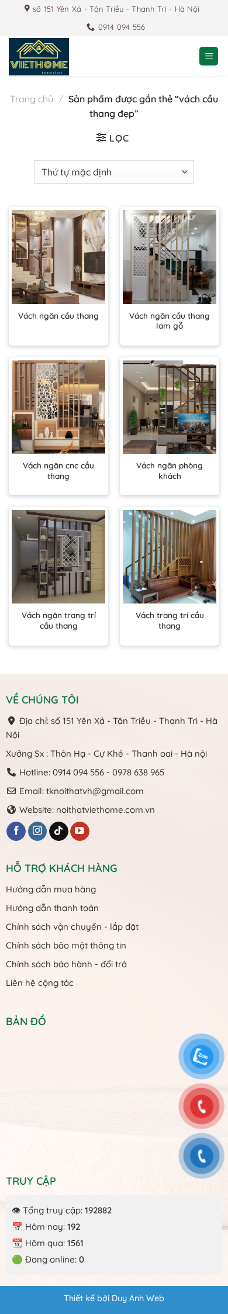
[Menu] (208, 56)
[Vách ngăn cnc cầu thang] (58, 407)
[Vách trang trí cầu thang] (169, 556)
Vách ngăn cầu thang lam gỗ (169, 321)
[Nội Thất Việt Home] (67, 56)
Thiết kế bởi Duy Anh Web (114, 1298)
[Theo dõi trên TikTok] (58, 831)
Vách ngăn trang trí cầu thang (59, 620)
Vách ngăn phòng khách (169, 470)
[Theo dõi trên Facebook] (16, 831)
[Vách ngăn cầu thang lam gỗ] (169, 257)
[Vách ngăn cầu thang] (58, 257)
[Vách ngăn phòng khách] (169, 407)
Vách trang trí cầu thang (170, 620)
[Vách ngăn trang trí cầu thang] (58, 556)
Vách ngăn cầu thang (58, 315)
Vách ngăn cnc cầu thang (58, 470)
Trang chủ (31, 99)
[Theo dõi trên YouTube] (79, 831)
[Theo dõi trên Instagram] (37, 831)
